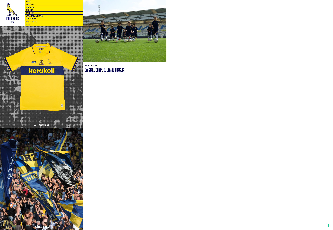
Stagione (30, 7)
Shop (28, 25)
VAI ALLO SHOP (41, 125)
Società (29, 10)
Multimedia (31, 19)
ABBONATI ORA (42, 227)
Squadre (30, 4)
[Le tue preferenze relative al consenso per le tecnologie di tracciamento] (328, 225)
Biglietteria (31, 22)
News (28, 1)
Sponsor (30, 13)
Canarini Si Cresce (34, 16)
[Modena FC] (12, 13)
